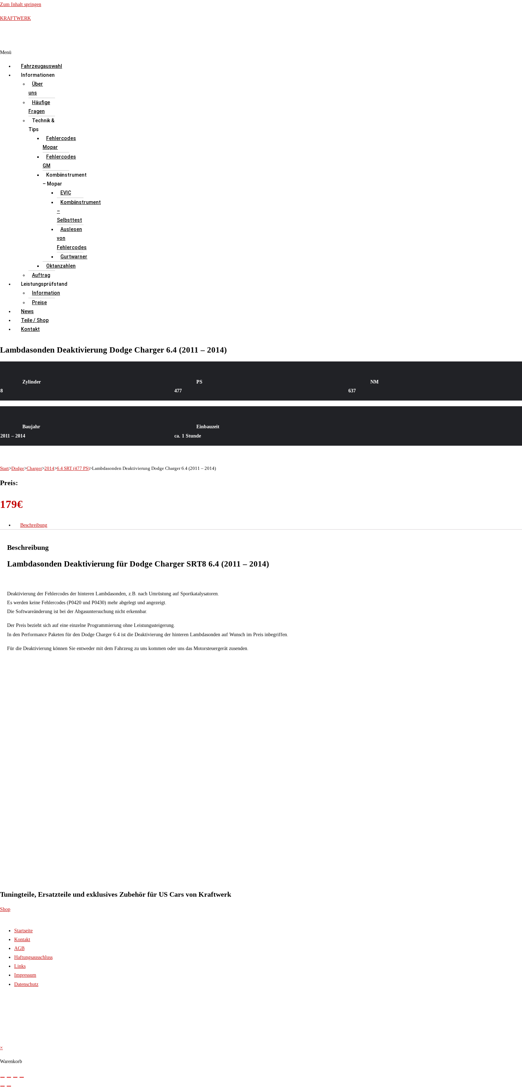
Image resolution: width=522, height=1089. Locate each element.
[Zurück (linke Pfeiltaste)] (2, 1086)
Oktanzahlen (61, 266)
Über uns (35, 88)
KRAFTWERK (15, 18)
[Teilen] (15, 1077)
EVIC (65, 192)
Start (4, 468)
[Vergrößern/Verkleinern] (2, 1077)
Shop (5, 909)
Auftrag (41, 275)
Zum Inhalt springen (20, 4)
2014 (49, 468)
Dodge (17, 468)
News (27, 311)
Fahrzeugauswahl (41, 66)
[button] (205, 52)
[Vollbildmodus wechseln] (8, 1077)
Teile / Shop (35, 320)
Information (46, 293)
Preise (39, 302)
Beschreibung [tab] (33, 525)
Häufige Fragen (39, 107)
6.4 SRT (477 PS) (73, 468)
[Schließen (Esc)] (21, 1077)
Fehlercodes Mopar (59, 142)
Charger (34, 468)
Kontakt (30, 329)
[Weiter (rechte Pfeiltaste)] (8, 1086)
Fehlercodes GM (59, 161)
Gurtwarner (73, 256)
